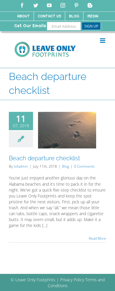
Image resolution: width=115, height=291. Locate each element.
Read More (97, 238)
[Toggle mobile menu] (103, 40)
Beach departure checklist (44, 158)
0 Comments (84, 166)
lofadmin (21, 166)
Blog (65, 166)
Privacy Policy (72, 279)
